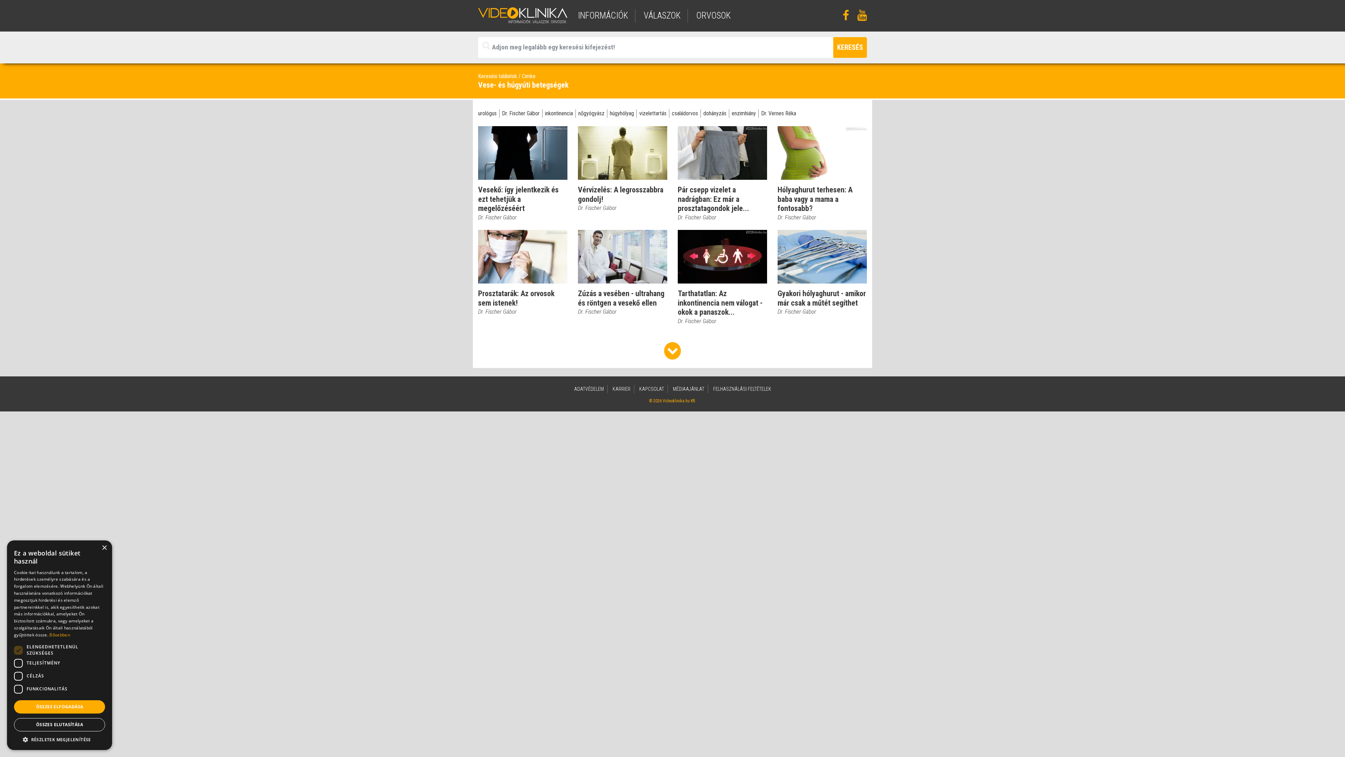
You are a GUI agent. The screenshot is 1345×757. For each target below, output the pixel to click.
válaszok (662, 16)
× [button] (104, 548)
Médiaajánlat (688, 389)
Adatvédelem (589, 389)
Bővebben (59, 635)
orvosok (713, 16)
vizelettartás (653, 113)
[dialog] (59, 645)
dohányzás (714, 113)
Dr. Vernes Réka (778, 113)
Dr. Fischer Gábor (521, 113)
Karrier (621, 389)
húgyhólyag (622, 113)
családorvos (685, 113)
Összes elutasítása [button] (59, 725)
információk (603, 16)
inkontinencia (559, 113)
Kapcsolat (651, 389)
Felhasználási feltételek (742, 389)
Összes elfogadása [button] (59, 707)
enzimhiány (744, 113)
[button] (59, 739)
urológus (487, 113)
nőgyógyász (591, 113)
